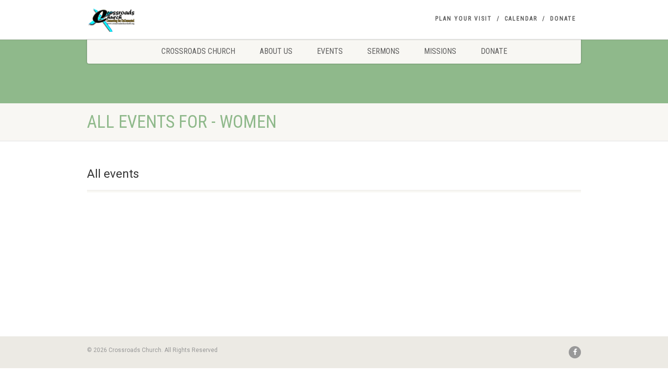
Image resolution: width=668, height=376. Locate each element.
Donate (563, 18)
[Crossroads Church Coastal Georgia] (164, 21)
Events (330, 51)
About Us (276, 51)
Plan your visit (463, 18)
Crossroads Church (198, 51)
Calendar (521, 18)
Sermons (383, 51)
